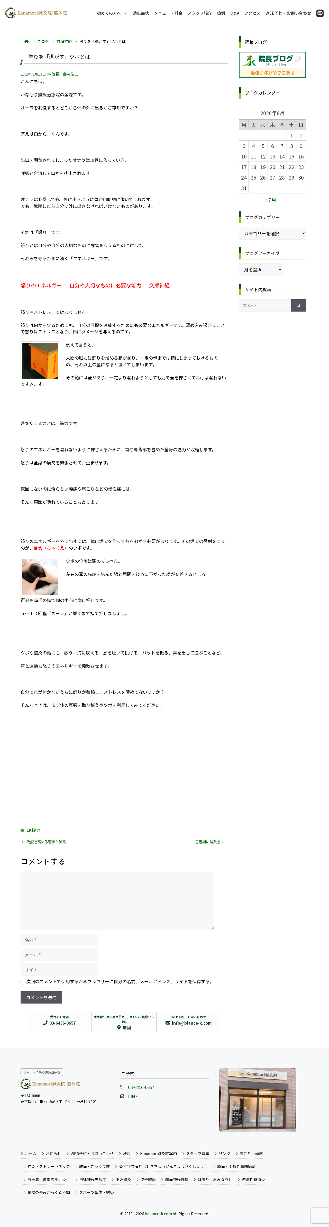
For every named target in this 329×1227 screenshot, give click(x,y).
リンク (224, 1153)
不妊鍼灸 (123, 1179)
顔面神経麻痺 (176, 1179)
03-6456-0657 (141, 1087)
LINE (133, 1096)
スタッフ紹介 (200, 13)
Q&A (234, 13)
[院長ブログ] (272, 76)
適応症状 (141, 13)
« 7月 (270, 199)
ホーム (30, 1153)
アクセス (252, 13)
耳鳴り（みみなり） (215, 1179)
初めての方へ (109, 13)
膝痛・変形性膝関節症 (236, 1166)
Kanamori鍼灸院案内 (158, 1153)
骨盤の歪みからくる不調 (49, 1192)
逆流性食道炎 (253, 1179)
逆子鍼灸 (148, 1179)
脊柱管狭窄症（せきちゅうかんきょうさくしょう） (163, 1166)
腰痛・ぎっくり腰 (94, 1166)
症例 (221, 13)
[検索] (298, 305)
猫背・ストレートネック (49, 1166)
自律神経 (33, 830)
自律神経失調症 (92, 1179)
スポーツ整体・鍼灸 (96, 1192)
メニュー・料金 (168, 13)
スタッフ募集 (197, 1153)
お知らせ (53, 1153)
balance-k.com (158, 1213)
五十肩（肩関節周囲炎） (49, 1179)
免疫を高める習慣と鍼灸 (46, 841)
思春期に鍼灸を (207, 841)
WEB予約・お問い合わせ (288, 13)
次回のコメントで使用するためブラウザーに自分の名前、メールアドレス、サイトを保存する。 (120, 981)
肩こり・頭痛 (251, 1153)
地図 (127, 1153)
